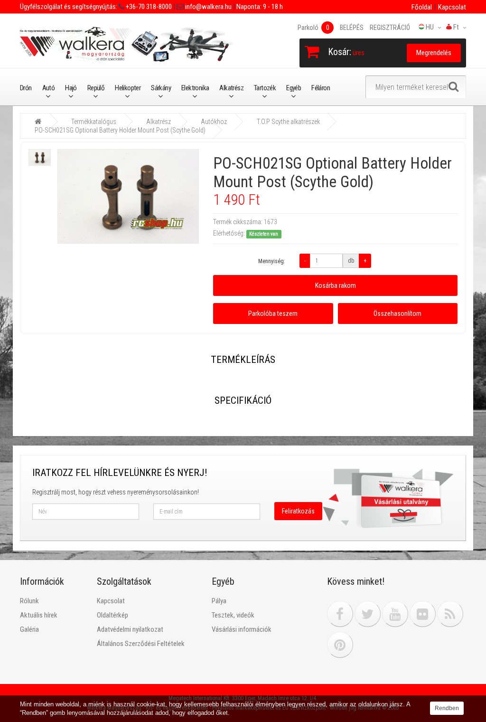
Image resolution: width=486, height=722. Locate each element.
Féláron (320, 88)
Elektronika (195, 88)
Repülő (95, 88)
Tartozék (265, 88)
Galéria (29, 629)
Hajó (71, 88)
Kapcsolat (452, 7)
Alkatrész (231, 88)
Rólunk (29, 601)
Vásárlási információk (241, 629)
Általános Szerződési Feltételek (141, 643)
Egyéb (293, 88)
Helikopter (127, 88)
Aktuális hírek (38, 615)
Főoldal (421, 7)
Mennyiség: (271, 261)
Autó (48, 88)
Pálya (219, 601)
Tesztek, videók (233, 615)
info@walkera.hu (208, 6)
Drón (26, 88)
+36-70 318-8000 (148, 6)
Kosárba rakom (335, 285)
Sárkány (161, 88)
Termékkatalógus (93, 121)
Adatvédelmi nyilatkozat (130, 629)
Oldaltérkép (112, 615)
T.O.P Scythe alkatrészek (288, 121)
